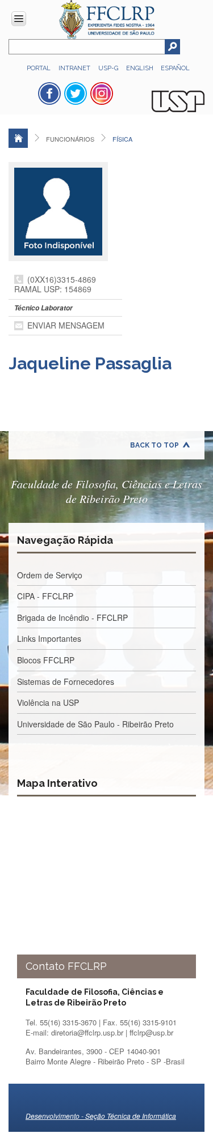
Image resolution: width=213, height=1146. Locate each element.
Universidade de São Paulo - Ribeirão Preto (95, 724)
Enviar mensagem (66, 325)
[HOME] (18, 138)
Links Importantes (49, 638)
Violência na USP (48, 702)
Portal (39, 68)
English (140, 68)
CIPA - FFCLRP (45, 596)
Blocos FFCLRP (45, 660)
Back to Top (154, 445)
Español (175, 68)
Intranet (74, 68)
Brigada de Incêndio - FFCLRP (72, 617)
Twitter (75, 93)
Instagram (101, 93)
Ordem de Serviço (49, 575)
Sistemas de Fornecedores (65, 681)
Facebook (49, 93)
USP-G (108, 68)
